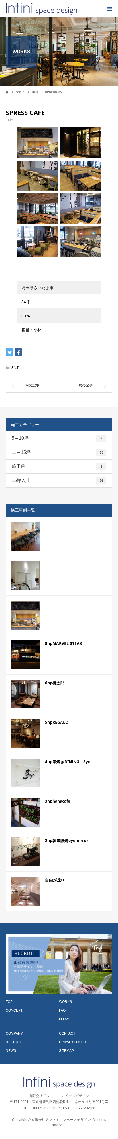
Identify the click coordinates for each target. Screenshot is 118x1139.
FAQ (62, 1010)
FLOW (64, 1019)
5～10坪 (57, 438)
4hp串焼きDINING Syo (68, 761)
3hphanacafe (57, 801)
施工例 (57, 466)
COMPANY (14, 1033)
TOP (9, 1002)
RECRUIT (13, 1042)
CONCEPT (14, 1010)
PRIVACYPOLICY (72, 1042)
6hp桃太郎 (54, 682)
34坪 (9, 120)
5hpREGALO (56, 722)
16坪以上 (57, 480)
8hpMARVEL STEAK (63, 643)
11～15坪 (57, 452)
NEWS (11, 1051)
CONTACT (67, 1033)
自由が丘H (54, 880)
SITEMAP (66, 1051)
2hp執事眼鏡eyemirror (66, 840)
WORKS (65, 1002)
